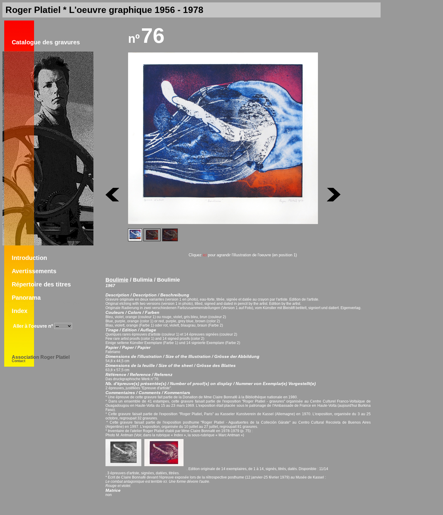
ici (205, 255)
